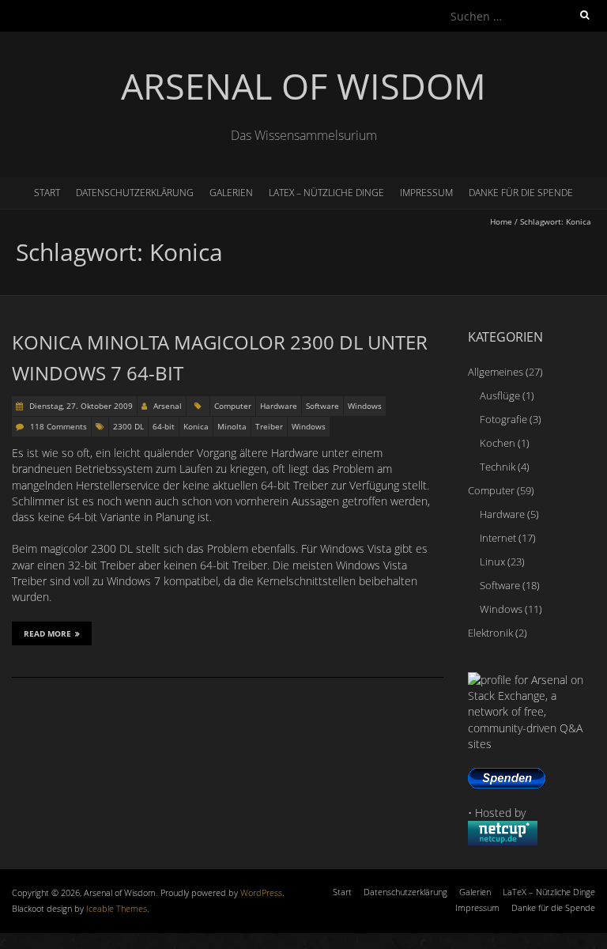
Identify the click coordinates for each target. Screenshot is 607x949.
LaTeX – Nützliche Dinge (326, 192)
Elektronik (490, 633)
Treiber (269, 426)
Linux (492, 561)
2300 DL (128, 426)
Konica (196, 426)
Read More (47, 633)
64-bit (164, 426)
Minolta (232, 426)
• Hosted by (497, 812)
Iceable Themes (116, 908)
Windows (365, 405)
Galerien (231, 192)
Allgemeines (495, 372)
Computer (232, 405)
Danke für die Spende (521, 192)
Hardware (278, 405)
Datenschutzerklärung (135, 192)
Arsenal (167, 405)
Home (501, 221)
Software (322, 405)
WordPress (261, 892)
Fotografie (503, 419)
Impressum (426, 192)
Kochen (497, 443)
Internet (498, 538)
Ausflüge (500, 395)
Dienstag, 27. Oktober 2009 (80, 405)
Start (47, 192)
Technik (497, 466)
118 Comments (58, 426)
